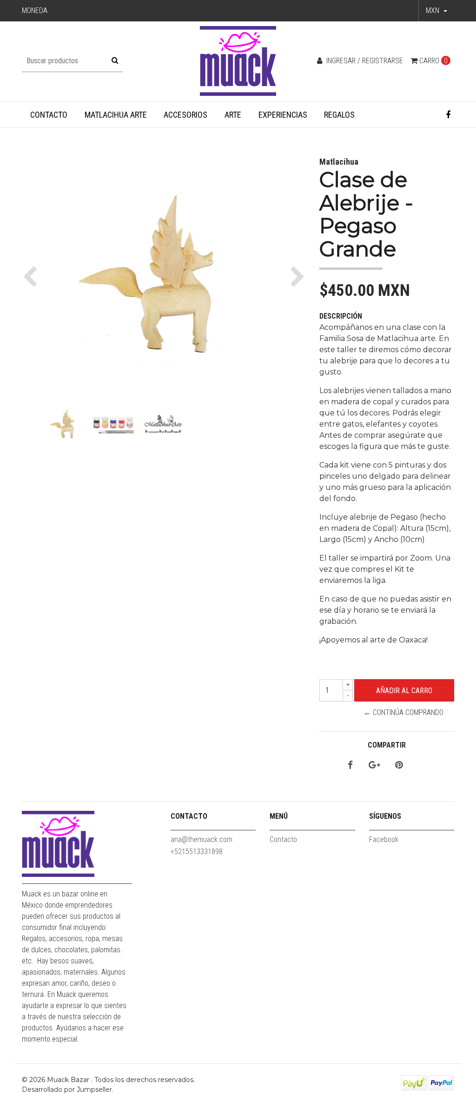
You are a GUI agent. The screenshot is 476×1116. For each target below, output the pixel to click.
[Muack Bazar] (238, 60)
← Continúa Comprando (403, 712)
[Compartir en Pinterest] (399, 765)
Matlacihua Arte (116, 115)
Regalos (339, 115)
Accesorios (185, 115)
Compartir (387, 745)
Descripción (340, 316)
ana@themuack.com (201, 839)
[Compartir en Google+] (374, 765)
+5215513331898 (197, 851)
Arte (233, 115)
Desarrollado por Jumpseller (67, 1089)
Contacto (48, 115)
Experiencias (282, 115)
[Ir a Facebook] (448, 115)
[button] (436, 10)
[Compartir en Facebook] (350, 765)
